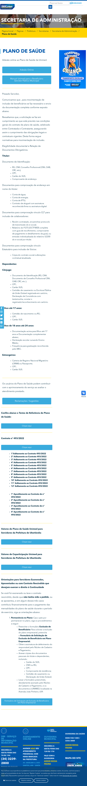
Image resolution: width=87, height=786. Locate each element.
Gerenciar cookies (10, 780)
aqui (33, 749)
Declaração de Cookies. (70, 775)
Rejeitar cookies (26, 780)
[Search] (71, 3)
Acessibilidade (76, 3)
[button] (50, 7)
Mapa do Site (73, 758)
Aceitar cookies (41, 780)
